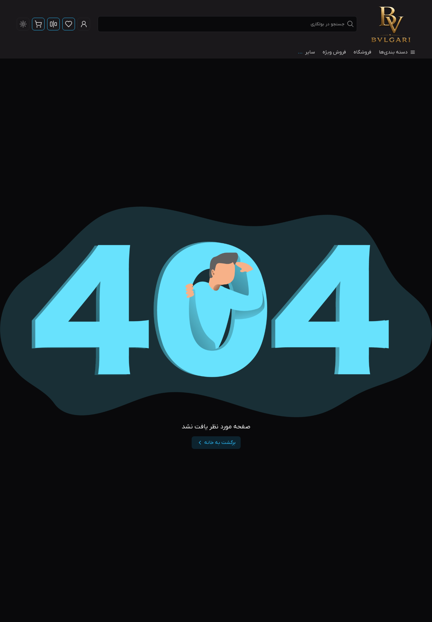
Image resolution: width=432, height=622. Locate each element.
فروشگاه (362, 52)
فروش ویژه (334, 52)
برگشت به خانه (220, 442)
